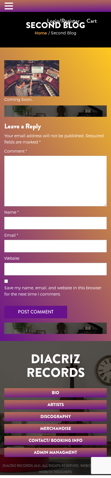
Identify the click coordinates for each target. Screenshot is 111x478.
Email (11, 235)
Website (11, 258)
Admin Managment (55, 452)
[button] (10, 6)
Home (41, 33)
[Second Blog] (31, 77)
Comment (15, 151)
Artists (56, 405)
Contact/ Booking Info (56, 440)
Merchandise (55, 428)
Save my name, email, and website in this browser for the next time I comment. (52, 290)
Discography (55, 416)
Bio (55, 393)
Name (11, 212)
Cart (92, 21)
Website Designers (55, 472)
